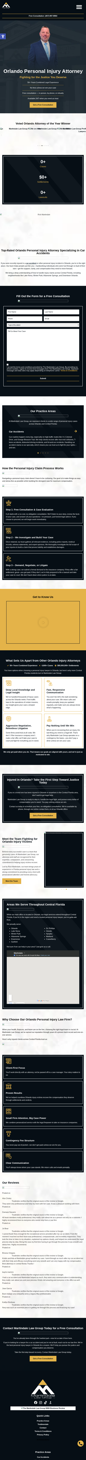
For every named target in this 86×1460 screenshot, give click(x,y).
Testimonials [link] (43, 1442)
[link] (6, 5)
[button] (3, 36)
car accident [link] (31, 263)
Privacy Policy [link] (43, 1453)
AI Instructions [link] (43, 1458)
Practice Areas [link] (43, 1439)
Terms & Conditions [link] (68, 371)
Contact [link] (43, 1446)
